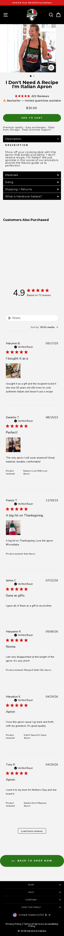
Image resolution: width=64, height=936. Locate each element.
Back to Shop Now (34, 860)
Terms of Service (33, 924)
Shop (31, 884)
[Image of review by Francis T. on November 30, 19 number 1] (13, 527)
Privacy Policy (14, 924)
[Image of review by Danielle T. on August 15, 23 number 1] (13, 444)
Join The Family (31, 907)
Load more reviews (32, 831)
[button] (32, 138)
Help (31, 892)
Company (31, 899)
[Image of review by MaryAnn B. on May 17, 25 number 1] (13, 370)
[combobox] (44, 327)
